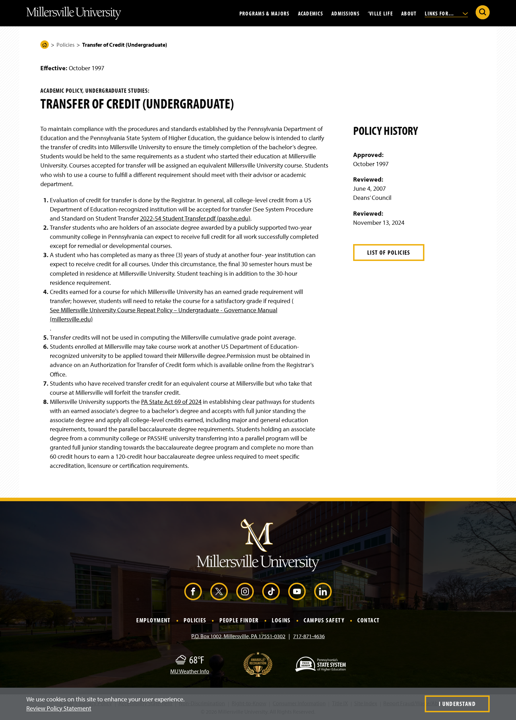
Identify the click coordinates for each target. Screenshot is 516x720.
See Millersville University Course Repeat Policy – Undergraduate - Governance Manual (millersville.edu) (163, 314)
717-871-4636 (309, 636)
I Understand (457, 704)
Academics (310, 13)
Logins (281, 620)
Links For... (440, 13)
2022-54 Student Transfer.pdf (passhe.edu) (195, 218)
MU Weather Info (189, 671)
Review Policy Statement (58, 708)
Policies (65, 44)
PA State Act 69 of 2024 (171, 402)
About (408, 13)
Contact (368, 620)
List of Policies (388, 252)
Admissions (345, 13)
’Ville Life (380, 13)
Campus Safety (324, 620)
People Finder (239, 620)
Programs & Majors (264, 13)
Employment (153, 620)
